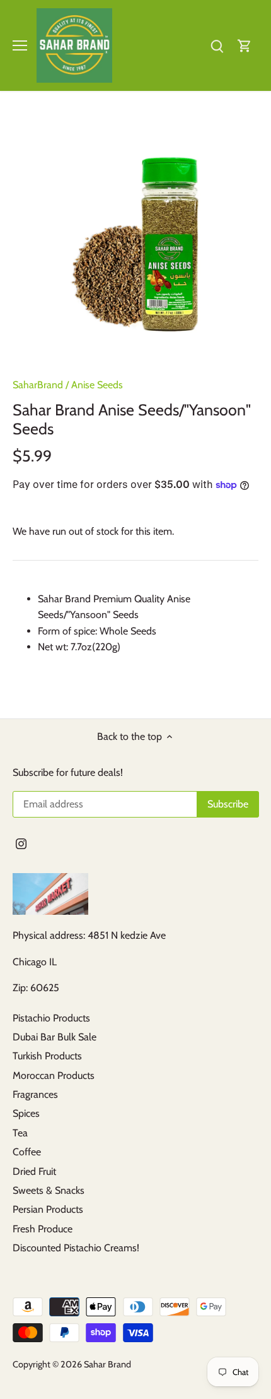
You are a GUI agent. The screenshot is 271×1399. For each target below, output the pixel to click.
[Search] (217, 45)
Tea (20, 1133)
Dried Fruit (34, 1171)
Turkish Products (47, 1056)
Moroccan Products (54, 1075)
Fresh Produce (42, 1229)
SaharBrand (38, 385)
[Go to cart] (244, 45)
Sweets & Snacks (48, 1190)
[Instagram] (21, 843)
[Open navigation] (20, 45)
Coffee (27, 1152)
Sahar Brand (107, 1364)
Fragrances (35, 1094)
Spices (26, 1113)
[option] (135, 239)
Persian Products (48, 1209)
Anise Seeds (97, 385)
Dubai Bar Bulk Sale (54, 1037)
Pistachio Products (51, 1018)
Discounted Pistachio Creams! (76, 1248)
